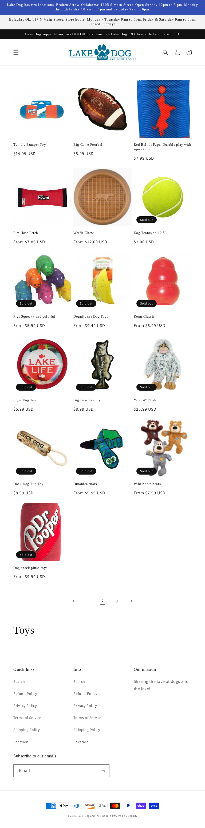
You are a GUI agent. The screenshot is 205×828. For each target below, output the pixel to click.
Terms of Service (27, 717)
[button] (16, 52)
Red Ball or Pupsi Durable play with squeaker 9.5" (162, 147)
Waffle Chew (83, 233)
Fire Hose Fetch (25, 233)
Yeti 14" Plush (145, 400)
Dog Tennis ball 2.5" (150, 233)
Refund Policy (25, 693)
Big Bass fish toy (87, 400)
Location (21, 742)
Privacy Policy (25, 705)
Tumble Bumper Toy (29, 145)
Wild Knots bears (147, 484)
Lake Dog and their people (94, 816)
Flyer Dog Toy (24, 400)
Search (19, 681)
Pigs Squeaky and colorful (34, 316)
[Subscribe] (103, 770)
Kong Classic (144, 316)
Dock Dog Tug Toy (28, 484)
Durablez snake (85, 484)
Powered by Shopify (125, 816)
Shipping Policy (26, 729)
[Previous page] (74, 601)
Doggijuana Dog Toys (90, 316)
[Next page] (131, 601)
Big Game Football (88, 145)
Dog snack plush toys (30, 568)
